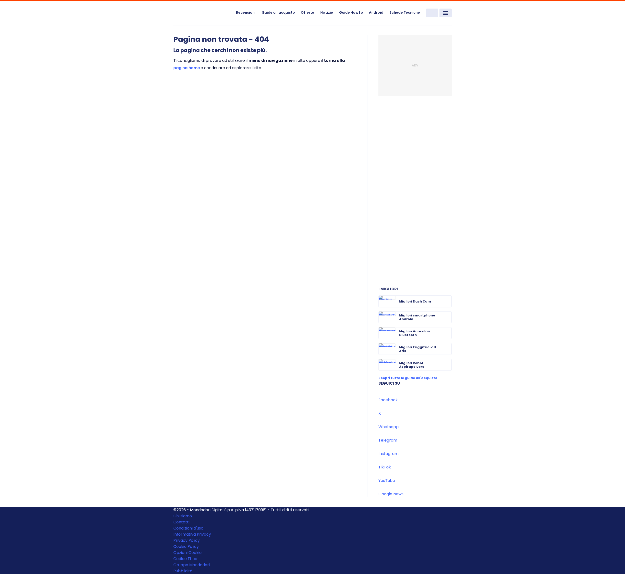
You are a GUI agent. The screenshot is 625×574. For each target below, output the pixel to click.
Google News (391, 494)
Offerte (307, 12)
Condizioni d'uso (188, 528)
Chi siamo (182, 516)
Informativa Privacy (192, 534)
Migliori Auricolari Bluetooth (414, 333)
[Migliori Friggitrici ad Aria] (447, 349)
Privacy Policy (186, 540)
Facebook (388, 400)
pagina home (186, 68)
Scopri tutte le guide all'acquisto (407, 378)
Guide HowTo (351, 12)
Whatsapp (388, 427)
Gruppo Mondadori (191, 565)
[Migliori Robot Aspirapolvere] (447, 364)
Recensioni (246, 12)
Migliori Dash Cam (415, 301)
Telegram (387, 440)
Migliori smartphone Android (417, 317)
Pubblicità (182, 571)
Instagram (388, 453)
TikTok (384, 467)
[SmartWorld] (201, 13)
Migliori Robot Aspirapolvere (411, 364)
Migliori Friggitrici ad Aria (417, 349)
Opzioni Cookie (187, 552)
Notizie (326, 12)
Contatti (181, 522)
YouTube (386, 480)
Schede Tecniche (404, 12)
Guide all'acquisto (278, 12)
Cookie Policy (186, 546)
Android (376, 12)
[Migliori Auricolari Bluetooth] (447, 333)
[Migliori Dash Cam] (447, 301)
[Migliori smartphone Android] (447, 317)
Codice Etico (185, 559)
